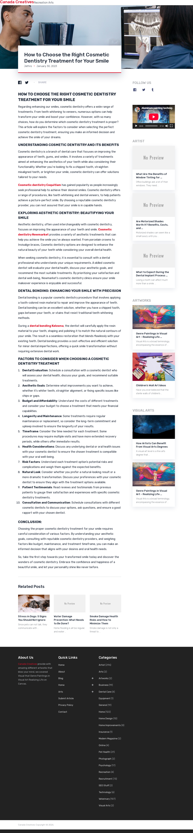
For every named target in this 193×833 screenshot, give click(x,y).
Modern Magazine (108, 738)
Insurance (104, 732)
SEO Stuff (104, 785)
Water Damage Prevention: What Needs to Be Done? (69, 620)
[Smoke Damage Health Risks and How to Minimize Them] (105, 603)
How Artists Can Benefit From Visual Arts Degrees (152, 445)
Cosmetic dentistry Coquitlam (39, 185)
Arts (60, 691)
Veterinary (104, 799)
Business (103, 685)
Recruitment (105, 778)
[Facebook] (135, 89)
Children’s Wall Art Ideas (151, 385)
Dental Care (105, 691)
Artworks (103, 678)
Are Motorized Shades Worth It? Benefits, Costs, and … (152, 225)
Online (102, 745)
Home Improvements (110, 725)
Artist (102, 665)
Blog (60, 678)
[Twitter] (143, 89)
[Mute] (166, 125)
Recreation (104, 772)
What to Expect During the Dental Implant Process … (152, 274)
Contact (62, 712)
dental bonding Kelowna (47, 325)
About (61, 671)
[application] (154, 117)
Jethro (28, 66)
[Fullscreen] (171, 125)
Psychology (105, 765)
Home (61, 665)
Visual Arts (104, 805)
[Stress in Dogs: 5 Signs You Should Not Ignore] (34, 603)
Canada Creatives (27, 664)
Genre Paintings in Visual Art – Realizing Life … (151, 335)
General (103, 705)
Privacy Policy (65, 705)
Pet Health (104, 752)
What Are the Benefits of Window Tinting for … (151, 176)
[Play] (136, 125)
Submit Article (66, 698)
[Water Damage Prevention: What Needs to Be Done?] (69, 603)
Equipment (104, 698)
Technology (105, 792)
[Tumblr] (152, 89)
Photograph (105, 758)
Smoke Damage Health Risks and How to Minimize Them (104, 620)
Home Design (106, 718)
